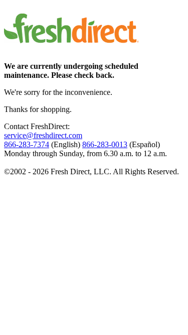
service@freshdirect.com (43, 135)
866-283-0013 (104, 144)
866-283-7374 (26, 144)
